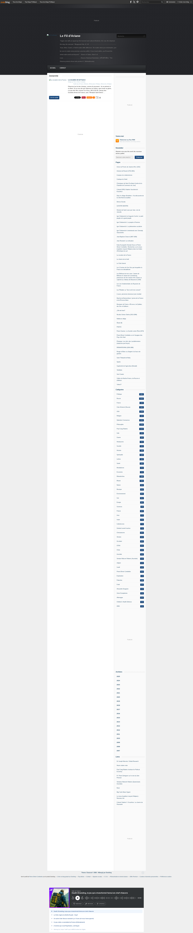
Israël (118, 567)
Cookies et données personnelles (149, 876)
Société (119, 446)
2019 (118, 701)
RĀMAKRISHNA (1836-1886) (125, 347)
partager (90, 903)
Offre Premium (134, 876)
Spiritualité (120, 454)
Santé (118, 463)
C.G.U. (106, 876)
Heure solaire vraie (122, 765)
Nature (119, 485)
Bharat (119, 480)
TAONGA (119, 370)
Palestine (119, 580)
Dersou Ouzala (121, 202)
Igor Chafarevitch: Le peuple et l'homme (128, 222)
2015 (118, 717)
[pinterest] (137, 2)
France (119, 403)
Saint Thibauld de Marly (123, 357)
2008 (118, 746)
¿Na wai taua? (121, 310)
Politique (119, 394)
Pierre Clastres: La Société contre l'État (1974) (130, 331)
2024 (118, 680)
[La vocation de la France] (57, 80)
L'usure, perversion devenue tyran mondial (129, 294)
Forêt (118, 584)
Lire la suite (54, 97)
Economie (120, 472)
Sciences (119, 506)
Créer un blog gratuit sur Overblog (66, 876)
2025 (118, 676)
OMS (118, 606)
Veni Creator (120, 374)
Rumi (118, 788)
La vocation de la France (76, 80)
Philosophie (120, 424)
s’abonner (79, 903)
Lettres (119, 459)
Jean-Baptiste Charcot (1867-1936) (127, 236)
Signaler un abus (97, 876)
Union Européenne (122, 593)
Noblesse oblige (121, 318)
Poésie (119, 511)
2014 (118, 722)
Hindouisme (120, 442)
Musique (119, 489)
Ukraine (119, 537)
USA (118, 411)
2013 (118, 726)
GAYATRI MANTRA (122, 206)
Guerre (119, 437)
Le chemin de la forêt (123, 259)
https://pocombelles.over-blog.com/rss (130, 141)
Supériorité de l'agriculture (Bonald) (127, 366)
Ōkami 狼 (119, 323)
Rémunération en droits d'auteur (119, 876)
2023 (118, 684)
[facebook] (131, 2)
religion (119, 563)
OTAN (118, 545)
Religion (119, 416)
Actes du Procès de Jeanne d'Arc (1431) (128, 167)
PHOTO (119, 327)
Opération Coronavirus (123, 420)
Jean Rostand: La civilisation (125, 241)
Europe (119, 502)
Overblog (109, 872)
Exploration (120, 576)
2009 (118, 742)
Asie (118, 515)
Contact (63, 68)
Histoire (119, 450)
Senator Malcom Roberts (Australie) (127, 558)
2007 (118, 750)
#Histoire (86, 84)
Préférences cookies (165, 876)
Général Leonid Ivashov (123, 528)
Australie (119, 554)
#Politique (98, 84)
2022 (118, 689)
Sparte (119, 362)
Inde (118, 433)
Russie (119, 398)
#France (81, 84)
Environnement (121, 493)
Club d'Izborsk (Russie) (123, 407)
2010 (118, 738)
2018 (118, 705)
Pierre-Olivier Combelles (124, 571)
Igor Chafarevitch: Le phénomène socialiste (129, 226)
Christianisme (121, 532)
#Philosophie (92, 84)
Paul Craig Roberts (122, 429)
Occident (119, 541)
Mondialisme (120, 467)
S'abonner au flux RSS (127, 140)
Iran (118, 498)
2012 (118, 730)
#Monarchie (104, 84)
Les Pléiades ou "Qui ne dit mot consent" (129, 290)
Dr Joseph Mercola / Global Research (128, 761)
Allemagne (120, 597)
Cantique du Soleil (122, 179)
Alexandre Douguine (122, 589)
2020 (118, 697)
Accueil (53, 68)
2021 (118, 693)
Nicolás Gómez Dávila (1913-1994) (127, 314)
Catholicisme (120, 524)
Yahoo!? (119, 384)
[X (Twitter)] (134, 2)
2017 (118, 709)
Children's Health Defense (124, 602)
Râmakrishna (120, 476)
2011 (118, 734)
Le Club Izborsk (121, 263)
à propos (101, 903)
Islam (118, 519)
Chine (118, 550)
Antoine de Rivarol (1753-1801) (126, 171)
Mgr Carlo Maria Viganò (123, 792)
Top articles (81, 876)
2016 (118, 713)
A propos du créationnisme (124, 175)
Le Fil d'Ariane (70, 36)
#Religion (109, 84)
